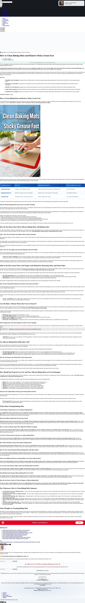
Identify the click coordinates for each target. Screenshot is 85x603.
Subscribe (15, 561)
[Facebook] (1, 544)
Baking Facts (5, 23)
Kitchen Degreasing (26, 542)
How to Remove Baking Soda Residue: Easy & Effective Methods (17, 537)
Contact (4, 593)
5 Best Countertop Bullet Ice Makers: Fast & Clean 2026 (14, 535)
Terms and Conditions (7, 596)
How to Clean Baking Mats (15, 542)
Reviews (4, 21)
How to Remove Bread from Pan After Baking (12, 536)
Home (4, 18)
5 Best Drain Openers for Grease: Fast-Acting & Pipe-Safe (15, 531)
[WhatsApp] (10, 544)
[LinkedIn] (5, 544)
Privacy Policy (6, 595)
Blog (4, 24)
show (12, 94)
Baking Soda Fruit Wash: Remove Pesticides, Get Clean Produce (16, 530)
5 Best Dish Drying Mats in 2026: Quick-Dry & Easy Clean (15, 533)
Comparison (5, 19)
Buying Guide (6, 20)
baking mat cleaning (4, 542)
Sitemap (4, 597)
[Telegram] (9, 544)
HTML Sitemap (6, 25)
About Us (42, 578)
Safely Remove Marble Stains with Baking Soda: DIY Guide (15, 538)
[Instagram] (2, 602)
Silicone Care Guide (35, 542)
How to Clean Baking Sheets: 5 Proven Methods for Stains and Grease (17, 532)
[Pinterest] (4, 544)
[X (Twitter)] (2, 544)
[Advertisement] (42, 41)
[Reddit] (7, 544)
